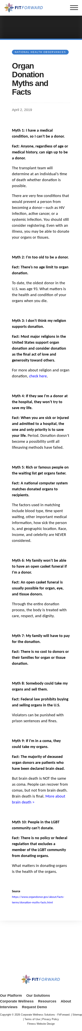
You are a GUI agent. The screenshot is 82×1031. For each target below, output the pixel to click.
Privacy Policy (50, 1019)
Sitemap (77, 1014)
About (66, 1001)
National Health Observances (40, 52)
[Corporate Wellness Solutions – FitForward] (24, 11)
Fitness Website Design (41, 1023)
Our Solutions (38, 996)
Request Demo (34, 1007)
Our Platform (11, 996)
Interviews (9, 1007)
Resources (47, 1001)
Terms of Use (32, 1019)
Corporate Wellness (17, 1001)
